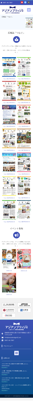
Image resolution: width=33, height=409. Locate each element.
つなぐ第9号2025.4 (24, 126)
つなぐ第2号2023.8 (9, 221)
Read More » (5, 367)
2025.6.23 (24, 270)
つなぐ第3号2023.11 (24, 197)
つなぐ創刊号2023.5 (24, 221)
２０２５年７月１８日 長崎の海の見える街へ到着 (15, 378)
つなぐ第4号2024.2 (9, 198)
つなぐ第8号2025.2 (9, 150)
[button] (29, 10)
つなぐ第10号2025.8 (9, 126)
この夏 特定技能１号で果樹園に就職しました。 (15, 371)
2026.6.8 (9, 270)
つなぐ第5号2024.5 (24, 174)
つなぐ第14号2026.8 (9, 78)
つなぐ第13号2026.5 (24, 78)
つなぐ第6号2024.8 (9, 174)
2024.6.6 (9, 294)
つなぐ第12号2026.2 (9, 102)
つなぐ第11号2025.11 (24, 102)
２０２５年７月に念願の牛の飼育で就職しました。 (15, 363)
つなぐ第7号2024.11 (24, 150)
